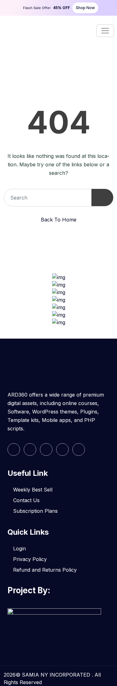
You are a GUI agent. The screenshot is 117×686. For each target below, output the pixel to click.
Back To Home (58, 219)
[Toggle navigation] (105, 30)
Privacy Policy (30, 559)
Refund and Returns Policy (45, 570)
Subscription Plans (35, 511)
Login (19, 548)
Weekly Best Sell (32, 489)
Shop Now (85, 7)
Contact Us (26, 500)
